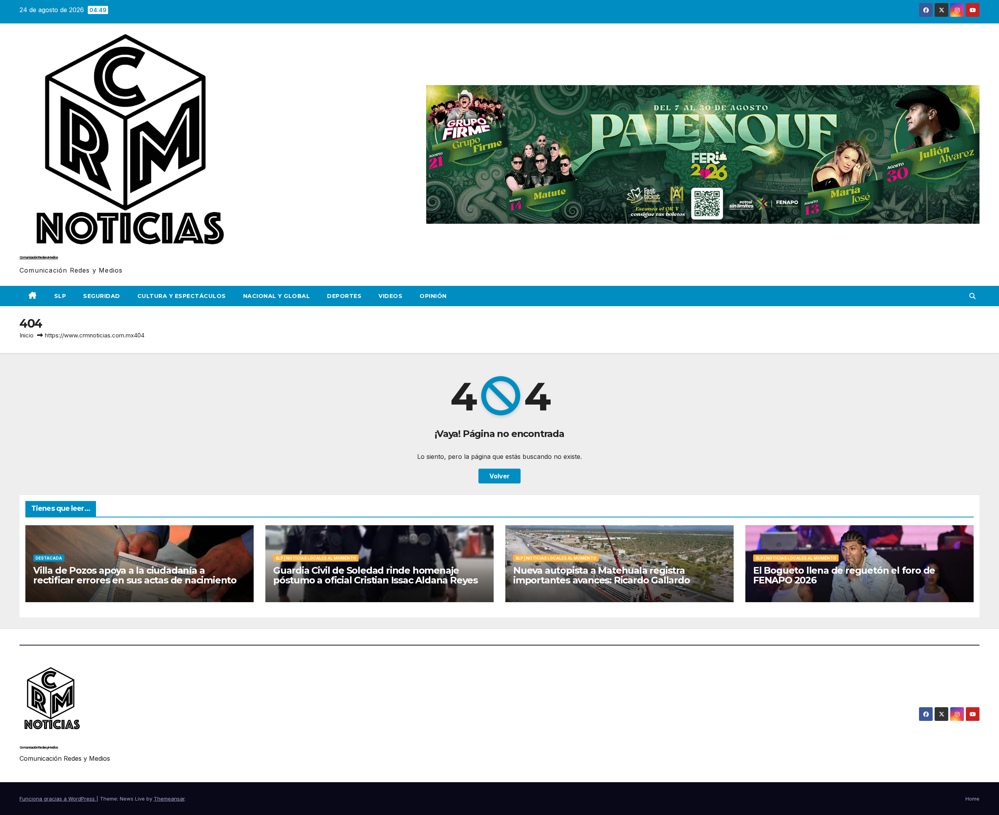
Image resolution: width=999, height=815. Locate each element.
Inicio (27, 335)
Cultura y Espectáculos (181, 296)
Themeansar (169, 798)
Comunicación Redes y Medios (39, 257)
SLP (60, 296)
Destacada (49, 558)
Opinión (433, 296)
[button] (972, 296)
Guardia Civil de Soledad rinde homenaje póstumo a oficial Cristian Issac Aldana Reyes (375, 575)
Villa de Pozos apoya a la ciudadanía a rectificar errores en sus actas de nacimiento (134, 575)
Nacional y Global (276, 296)
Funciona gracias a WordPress (58, 798)
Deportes (344, 296)
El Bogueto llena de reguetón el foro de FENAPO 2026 (844, 575)
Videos (390, 296)
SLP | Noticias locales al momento (316, 558)
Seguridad (101, 296)
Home (972, 798)
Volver (499, 476)
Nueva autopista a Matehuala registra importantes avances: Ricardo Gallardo (601, 575)
